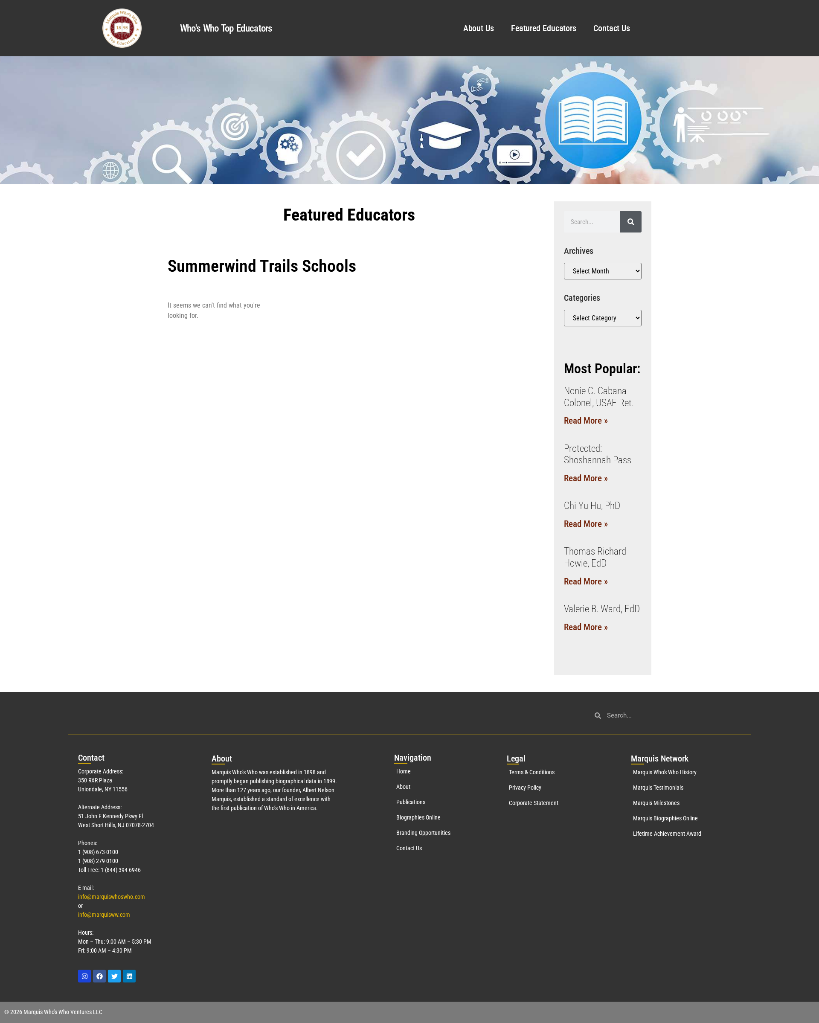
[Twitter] (114, 976)
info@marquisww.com (104, 914)
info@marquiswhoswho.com (111, 896)
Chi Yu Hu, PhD (592, 506)
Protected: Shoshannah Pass (597, 454)
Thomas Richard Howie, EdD (595, 557)
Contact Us (611, 28)
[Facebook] (99, 976)
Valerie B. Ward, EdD (602, 609)
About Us (478, 28)
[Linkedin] (129, 976)
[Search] (631, 221)
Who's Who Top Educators (226, 28)
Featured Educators (543, 28)
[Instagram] (84, 976)
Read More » (586, 421)
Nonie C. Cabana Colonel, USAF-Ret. (599, 397)
